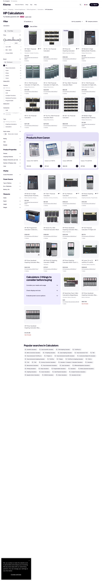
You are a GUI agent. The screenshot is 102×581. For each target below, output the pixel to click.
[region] (16, 569)
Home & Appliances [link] (20, 9)
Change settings (16, 574)
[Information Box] (32, 22)
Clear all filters (33, 26)
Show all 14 (6, 103)
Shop (27, 4)
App (31, 4)
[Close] (29, 560)
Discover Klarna (19, 4)
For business (14, 1)
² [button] (50, 58)
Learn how (28, 17)
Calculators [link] (41, 9)
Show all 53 (6, 81)
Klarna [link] (4, 9)
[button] (86, 4)
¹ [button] (31, 58)
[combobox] (77, 21)
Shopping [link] (10, 9)
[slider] (5, 40)
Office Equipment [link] (31, 9)
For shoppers (6, 1)
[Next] (95, 154)
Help (35, 4)
